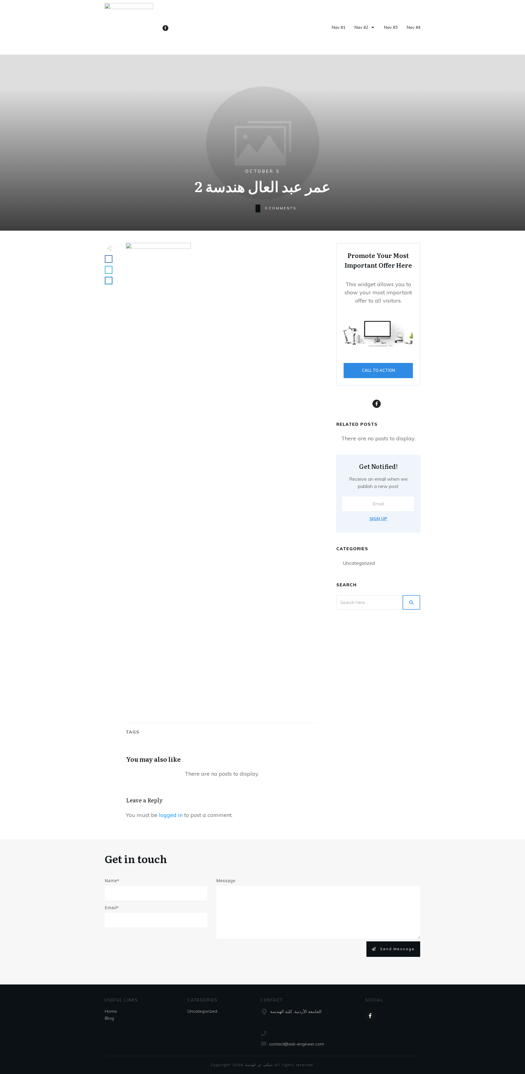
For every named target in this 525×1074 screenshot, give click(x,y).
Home (111, 1011)
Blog (109, 1018)
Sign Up (378, 518)
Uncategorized (359, 563)
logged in (171, 814)
